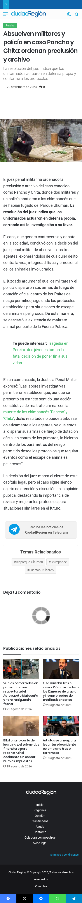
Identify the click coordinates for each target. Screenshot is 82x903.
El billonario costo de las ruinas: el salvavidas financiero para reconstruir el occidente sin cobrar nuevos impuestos (21, 750)
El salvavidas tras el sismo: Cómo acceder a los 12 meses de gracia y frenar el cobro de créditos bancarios (61, 691)
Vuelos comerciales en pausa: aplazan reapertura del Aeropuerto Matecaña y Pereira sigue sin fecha (20, 693)
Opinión (40, 815)
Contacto (40, 832)
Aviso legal (40, 843)
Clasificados (40, 821)
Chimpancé (59, 562)
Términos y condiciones (64, 854)
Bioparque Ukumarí (29, 562)
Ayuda (40, 826)
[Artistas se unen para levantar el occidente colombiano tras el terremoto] (61, 726)
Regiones (40, 810)
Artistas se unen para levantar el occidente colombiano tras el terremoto (59, 746)
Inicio (40, 804)
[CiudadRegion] (28, 14)
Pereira (10, 25)
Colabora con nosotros (40, 837)
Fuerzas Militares (41, 570)
